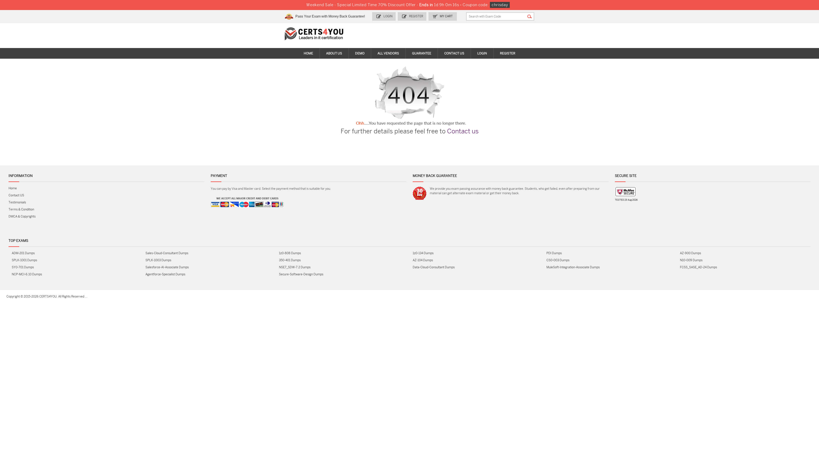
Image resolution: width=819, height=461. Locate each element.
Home (308, 53)
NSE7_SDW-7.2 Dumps (295, 267)
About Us (334, 53)
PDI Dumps (554, 253)
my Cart (446, 16)
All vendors (388, 53)
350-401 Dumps (290, 260)
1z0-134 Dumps (423, 253)
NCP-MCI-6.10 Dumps (27, 274)
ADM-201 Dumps (23, 253)
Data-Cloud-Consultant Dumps (434, 267)
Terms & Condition (21, 209)
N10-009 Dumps (691, 260)
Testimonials (17, 202)
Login (387, 16)
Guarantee (421, 53)
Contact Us (454, 53)
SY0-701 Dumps (23, 267)
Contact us (463, 131)
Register (416, 16)
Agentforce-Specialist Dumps (165, 274)
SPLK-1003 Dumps (158, 260)
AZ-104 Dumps (423, 260)
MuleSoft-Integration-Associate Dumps (573, 267)
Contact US (16, 195)
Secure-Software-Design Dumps (301, 274)
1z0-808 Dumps (290, 253)
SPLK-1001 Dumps (24, 260)
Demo (359, 53)
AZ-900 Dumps (690, 253)
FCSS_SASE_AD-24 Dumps (698, 267)
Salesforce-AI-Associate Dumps (167, 267)
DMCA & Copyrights (22, 216)
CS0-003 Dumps (557, 260)
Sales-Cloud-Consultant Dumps (166, 253)
